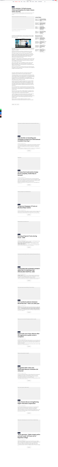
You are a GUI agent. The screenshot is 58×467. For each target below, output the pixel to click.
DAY (15, 104)
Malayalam (16, 1)
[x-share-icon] (0, 111)
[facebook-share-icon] (0, 112)
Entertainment (40, 1)
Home (13, 1)
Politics (31, 1)
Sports (33, 1)
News (21, 1)
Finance (24, 1)
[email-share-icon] (0, 115)
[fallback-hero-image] (37, 20)
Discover (36, 1)
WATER (13, 104)
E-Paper (19, 1)
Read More (29, 150)
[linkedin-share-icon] (0, 114)
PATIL (18, 104)
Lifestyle (28, 1)
